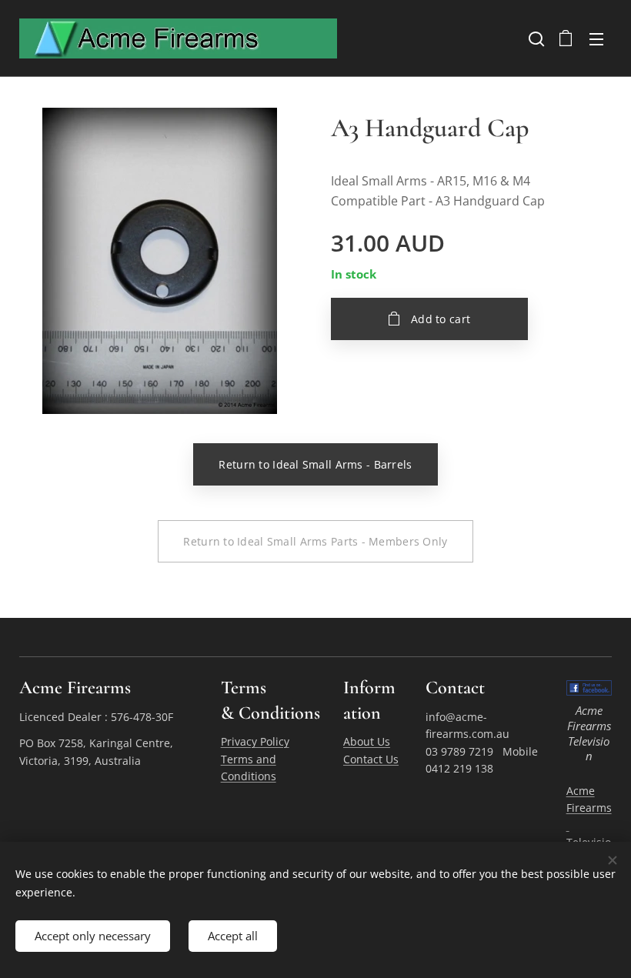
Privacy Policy (255, 741)
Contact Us (371, 759)
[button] (534, 38)
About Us (366, 741)
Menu (596, 38)
